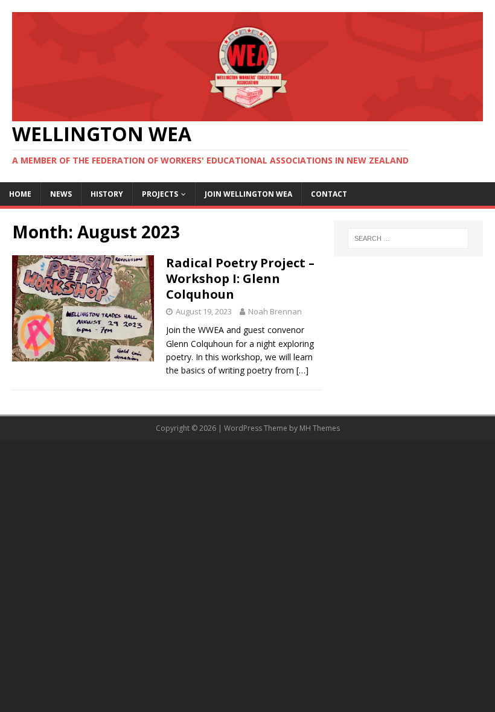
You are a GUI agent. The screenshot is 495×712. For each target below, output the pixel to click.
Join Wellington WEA (248, 194)
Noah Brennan (275, 311)
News (61, 194)
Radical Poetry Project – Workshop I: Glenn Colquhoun (240, 278)
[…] (302, 370)
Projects (160, 194)
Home (20, 194)
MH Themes (319, 428)
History (107, 194)
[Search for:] (408, 238)
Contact (329, 194)
